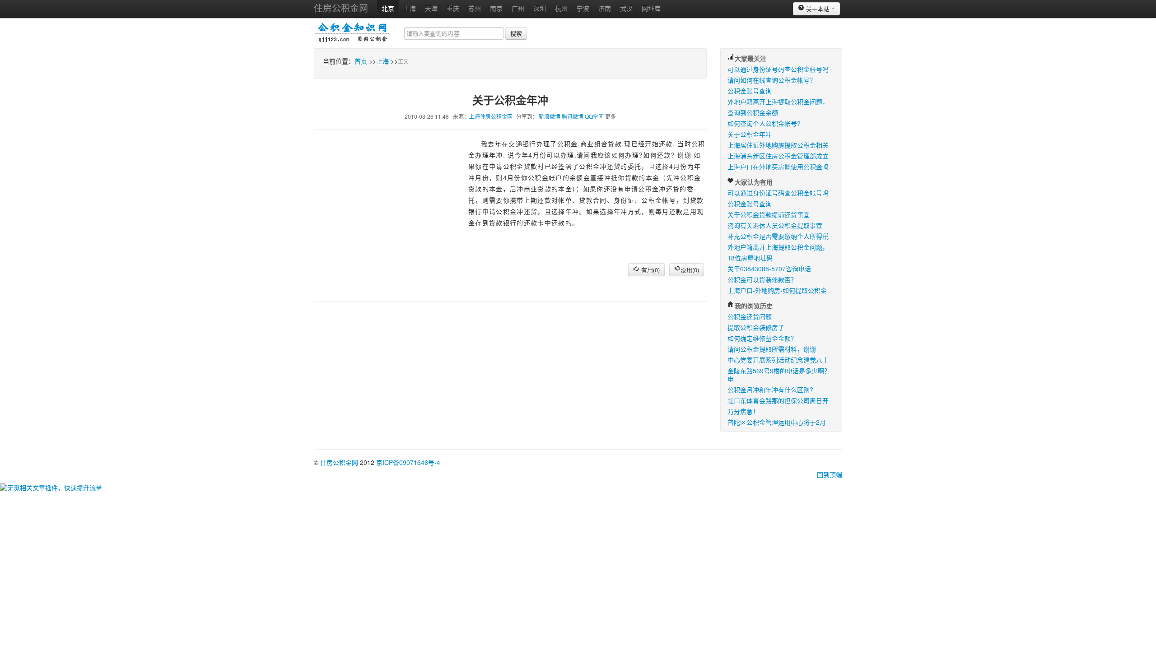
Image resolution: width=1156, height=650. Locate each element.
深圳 (539, 8)
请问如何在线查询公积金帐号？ (771, 79)
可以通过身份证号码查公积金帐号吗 (778, 69)
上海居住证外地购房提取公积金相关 (778, 144)
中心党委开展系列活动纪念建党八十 (778, 359)
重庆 (453, 8)
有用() (649, 269)
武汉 (626, 8)
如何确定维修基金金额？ (762, 338)
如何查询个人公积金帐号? (764, 123)
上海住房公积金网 (491, 116)
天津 (431, 8)
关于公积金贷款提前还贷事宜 (768, 214)
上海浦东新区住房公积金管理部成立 (778, 155)
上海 (409, 8)
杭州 (561, 8)
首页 (360, 60)
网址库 (651, 8)
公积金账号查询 (749, 90)
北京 (388, 8)
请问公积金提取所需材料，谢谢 (771, 348)
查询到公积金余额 (752, 112)
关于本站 (817, 9)
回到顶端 (829, 474)
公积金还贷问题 (749, 316)
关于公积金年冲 (749, 134)
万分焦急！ (743, 411)
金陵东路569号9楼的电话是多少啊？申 (778, 374)
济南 (604, 8)
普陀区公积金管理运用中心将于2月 (776, 422)
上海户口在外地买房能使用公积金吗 (778, 166)
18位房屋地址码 (750, 257)
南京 (496, 8)
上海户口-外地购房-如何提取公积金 (777, 290)
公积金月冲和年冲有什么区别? (770, 389)
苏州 (474, 8)
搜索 (516, 33)
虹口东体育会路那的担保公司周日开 (778, 400)
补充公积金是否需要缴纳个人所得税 (778, 236)
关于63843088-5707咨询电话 (769, 268)
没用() (690, 269)
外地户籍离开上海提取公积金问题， (778, 101)
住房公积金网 (341, 7)
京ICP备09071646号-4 (408, 462)
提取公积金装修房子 (755, 327)
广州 (518, 8)
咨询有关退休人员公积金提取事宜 (774, 225)
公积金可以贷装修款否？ (762, 279)
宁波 (583, 8)
